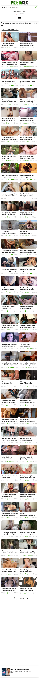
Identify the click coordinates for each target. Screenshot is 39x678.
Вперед (22, 598)
